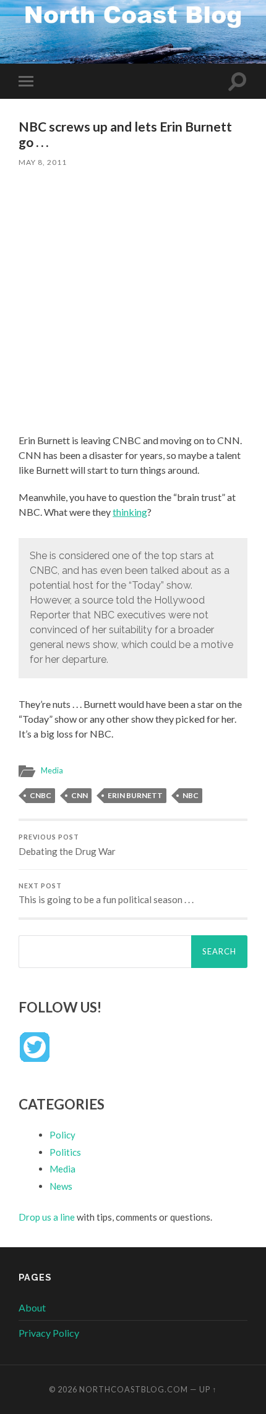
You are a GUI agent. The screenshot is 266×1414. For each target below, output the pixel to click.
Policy (62, 1134)
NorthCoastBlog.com (133, 1389)
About (32, 1307)
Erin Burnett (135, 795)
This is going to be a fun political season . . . (106, 894)
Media (52, 770)
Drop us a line (47, 1217)
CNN (79, 795)
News (60, 1186)
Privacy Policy (49, 1333)
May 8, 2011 (43, 162)
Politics (65, 1152)
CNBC (40, 795)
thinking (130, 512)
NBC (190, 795)
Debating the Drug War (67, 845)
